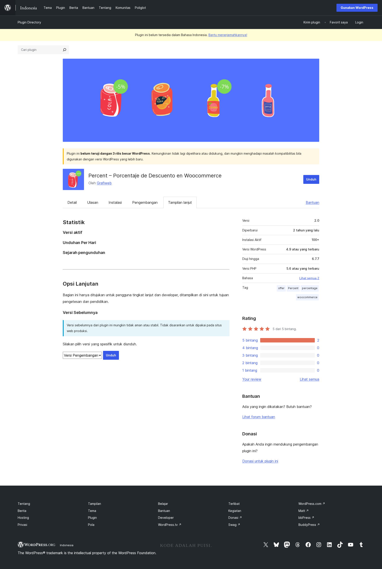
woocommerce (307, 297)
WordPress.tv (169, 525)
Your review (251, 379)
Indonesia (66, 545)
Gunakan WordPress (357, 8)
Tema (92, 511)
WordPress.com (311, 504)
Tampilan (94, 504)
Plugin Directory (29, 22)
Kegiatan (234, 511)
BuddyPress (309, 525)
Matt (303, 511)
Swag (234, 525)
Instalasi (115, 202)
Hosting (23, 517)
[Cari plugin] (64, 49)
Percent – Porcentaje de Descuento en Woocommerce (155, 175)
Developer (166, 517)
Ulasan (92, 202)
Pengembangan (145, 202)
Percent (293, 288)
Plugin (92, 517)
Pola (91, 525)
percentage (309, 288)
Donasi (235, 517)
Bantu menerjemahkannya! (227, 35)
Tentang (24, 504)
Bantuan (312, 202)
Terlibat (234, 504)
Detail (72, 202)
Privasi (22, 525)
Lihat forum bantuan (258, 417)
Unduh (311, 179)
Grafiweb (104, 183)
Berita (22, 511)
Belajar (163, 504)
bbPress (306, 517)
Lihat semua (309, 379)
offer (281, 288)
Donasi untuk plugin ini (260, 461)
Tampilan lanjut (180, 202)
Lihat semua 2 (309, 278)
